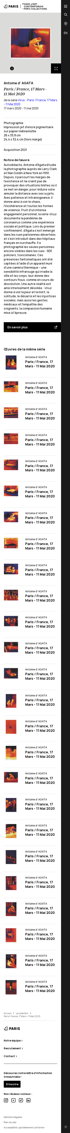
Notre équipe (12, 1040)
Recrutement (12, 1048)
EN (65, 33)
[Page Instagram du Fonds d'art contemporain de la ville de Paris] (6, 1100)
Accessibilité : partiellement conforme (24, 1127)
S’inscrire (12, 1084)
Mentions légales (13, 1117)
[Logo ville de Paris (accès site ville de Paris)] (12, 1028)
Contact (9, 1056)
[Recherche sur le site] (66, 15)
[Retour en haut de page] (65, 1127)
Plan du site (10, 1122)
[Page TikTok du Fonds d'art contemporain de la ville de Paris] (21, 1100)
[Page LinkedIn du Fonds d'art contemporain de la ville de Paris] (28, 1100)
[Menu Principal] (65, 6)
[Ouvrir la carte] (66, 24)
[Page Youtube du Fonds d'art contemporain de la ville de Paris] (13, 1100)
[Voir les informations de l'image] (12, 68)
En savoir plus (17, 327)
